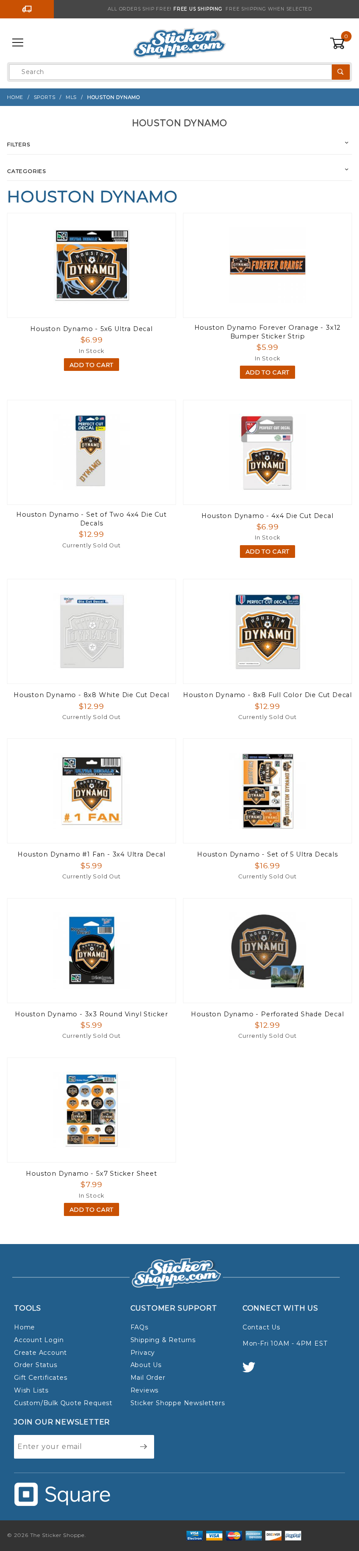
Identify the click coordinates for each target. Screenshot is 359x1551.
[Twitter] (253, 1371)
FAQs (139, 1327)
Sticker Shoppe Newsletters (177, 1403)
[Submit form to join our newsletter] (144, 1447)
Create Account (40, 1353)
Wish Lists (31, 1390)
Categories (26, 171)
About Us (146, 1365)
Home (24, 1327)
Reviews (144, 1390)
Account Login (38, 1340)
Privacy (142, 1353)
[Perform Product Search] (341, 72)
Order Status (35, 1365)
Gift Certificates (40, 1378)
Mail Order (147, 1378)
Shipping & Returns (163, 1340)
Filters (18, 144)
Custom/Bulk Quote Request (63, 1403)
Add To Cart (91, 364)
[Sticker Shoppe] (179, 42)
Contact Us (261, 1327)
